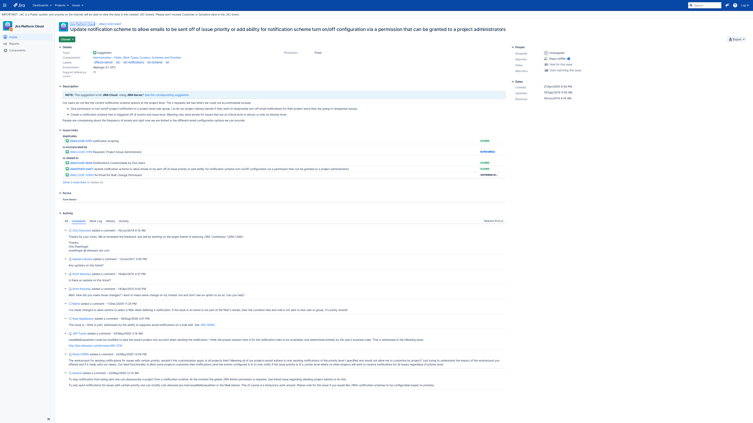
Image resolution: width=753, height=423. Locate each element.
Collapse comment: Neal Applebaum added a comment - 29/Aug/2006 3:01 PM (65, 318)
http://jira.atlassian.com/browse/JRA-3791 (96, 345)
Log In (745, 5)
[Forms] (60, 193)
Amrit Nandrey (81, 274)
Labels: (67, 62)
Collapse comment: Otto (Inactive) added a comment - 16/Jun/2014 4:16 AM (65, 230)
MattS (76, 303)
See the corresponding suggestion (167, 95)
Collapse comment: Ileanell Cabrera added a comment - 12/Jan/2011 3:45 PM (65, 258)
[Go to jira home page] (19, 5)
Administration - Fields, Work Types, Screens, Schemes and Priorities (137, 57)
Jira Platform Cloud (29, 26)
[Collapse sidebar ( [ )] (49, 419)
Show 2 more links (74, 182)
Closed (484, 140)
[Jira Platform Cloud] (7, 26)
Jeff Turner (79, 333)
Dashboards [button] (40, 5)
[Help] (735, 5)
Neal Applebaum (83, 318)
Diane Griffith (80, 354)
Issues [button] (76, 5)
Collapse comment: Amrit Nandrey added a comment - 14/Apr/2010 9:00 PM (65, 288)
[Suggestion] (94, 52)
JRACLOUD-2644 (81, 162)
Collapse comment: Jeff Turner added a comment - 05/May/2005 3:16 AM (65, 333)
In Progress (487, 151)
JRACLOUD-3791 (81, 141)
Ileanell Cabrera (82, 259)
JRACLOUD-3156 (81, 152)
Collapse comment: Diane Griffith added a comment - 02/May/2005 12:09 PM (65, 354)
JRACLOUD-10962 (82, 175)
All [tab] (66, 221)
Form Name (69, 199)
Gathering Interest (489, 175)
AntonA (77, 373)
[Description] (60, 86)
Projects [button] (60, 5)
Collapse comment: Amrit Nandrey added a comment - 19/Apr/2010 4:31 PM (65, 273)
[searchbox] (704, 5)
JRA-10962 (207, 324)
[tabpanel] (284, 306)
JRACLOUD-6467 (110, 24)
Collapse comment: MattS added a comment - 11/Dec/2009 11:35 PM (65, 303)
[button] (4, 5)
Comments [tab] (79, 221)
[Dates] (512, 81)
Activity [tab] (124, 221)
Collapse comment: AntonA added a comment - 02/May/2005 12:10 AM (65, 372)
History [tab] (110, 221)
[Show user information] (568, 58)
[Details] (60, 47)
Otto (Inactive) (81, 230)
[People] (512, 47)
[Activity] (60, 213)
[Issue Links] (60, 130)
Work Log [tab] (96, 221)
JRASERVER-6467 (81, 169)
